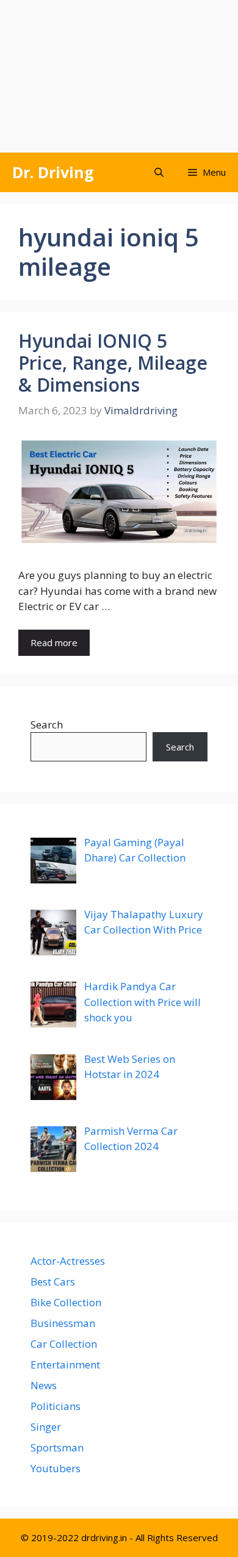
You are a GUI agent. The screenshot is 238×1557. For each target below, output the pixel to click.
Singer (46, 1427)
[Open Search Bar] (159, 172)
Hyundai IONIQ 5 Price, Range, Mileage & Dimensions (112, 362)
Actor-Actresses (68, 1261)
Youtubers (56, 1468)
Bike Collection (66, 1302)
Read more (54, 642)
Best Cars (53, 1282)
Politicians (56, 1406)
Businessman (63, 1323)
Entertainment (65, 1364)
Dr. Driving (53, 172)
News (44, 1385)
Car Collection (64, 1344)
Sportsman (57, 1447)
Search (47, 724)
